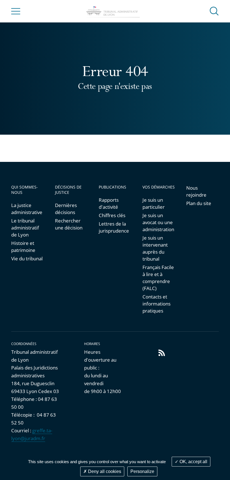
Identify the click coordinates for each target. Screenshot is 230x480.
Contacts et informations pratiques (156, 303)
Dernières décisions (66, 208)
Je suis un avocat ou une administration (158, 222)
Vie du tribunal (27, 258)
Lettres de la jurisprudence (114, 227)
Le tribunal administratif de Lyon (25, 227)
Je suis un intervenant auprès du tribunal (155, 248)
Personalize (142, 471)
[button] (214, 11)
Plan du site (198, 203)
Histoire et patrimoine (23, 246)
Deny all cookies (104, 471)
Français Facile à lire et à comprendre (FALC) (158, 277)
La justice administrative (26, 208)
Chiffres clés (112, 215)
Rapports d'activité (109, 203)
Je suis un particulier (153, 203)
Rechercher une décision (68, 224)
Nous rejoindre (196, 191)
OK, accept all (192, 461)
